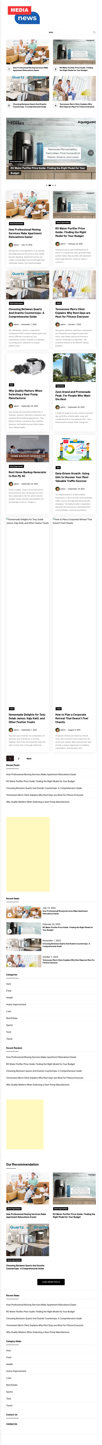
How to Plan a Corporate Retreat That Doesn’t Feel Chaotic (71, 718)
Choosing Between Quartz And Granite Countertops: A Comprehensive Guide (29, 105)
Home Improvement (16, 161)
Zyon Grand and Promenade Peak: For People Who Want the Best (73, 395)
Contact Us (11, 1424)
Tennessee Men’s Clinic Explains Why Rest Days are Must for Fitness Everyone (77, 105)
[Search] (94, 32)
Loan (8, 1011)
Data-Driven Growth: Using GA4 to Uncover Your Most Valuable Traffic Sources (72, 477)
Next (29, 758)
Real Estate (60, 386)
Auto (11, 385)
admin (16, 245)
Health (59, 303)
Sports (9, 1025)
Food (11, 709)
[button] (51, 32)
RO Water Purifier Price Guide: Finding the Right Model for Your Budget (76, 68)
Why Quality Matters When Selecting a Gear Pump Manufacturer (25, 394)
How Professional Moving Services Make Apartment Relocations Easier (30, 68)
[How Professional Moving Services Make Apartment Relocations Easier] (27, 1188)
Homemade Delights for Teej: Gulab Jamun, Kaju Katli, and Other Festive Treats (27, 718)
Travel (59, 709)
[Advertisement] (28, 854)
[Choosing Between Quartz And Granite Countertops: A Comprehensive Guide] (27, 1240)
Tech (58, 467)
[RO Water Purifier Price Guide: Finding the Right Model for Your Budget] (74, 1188)
